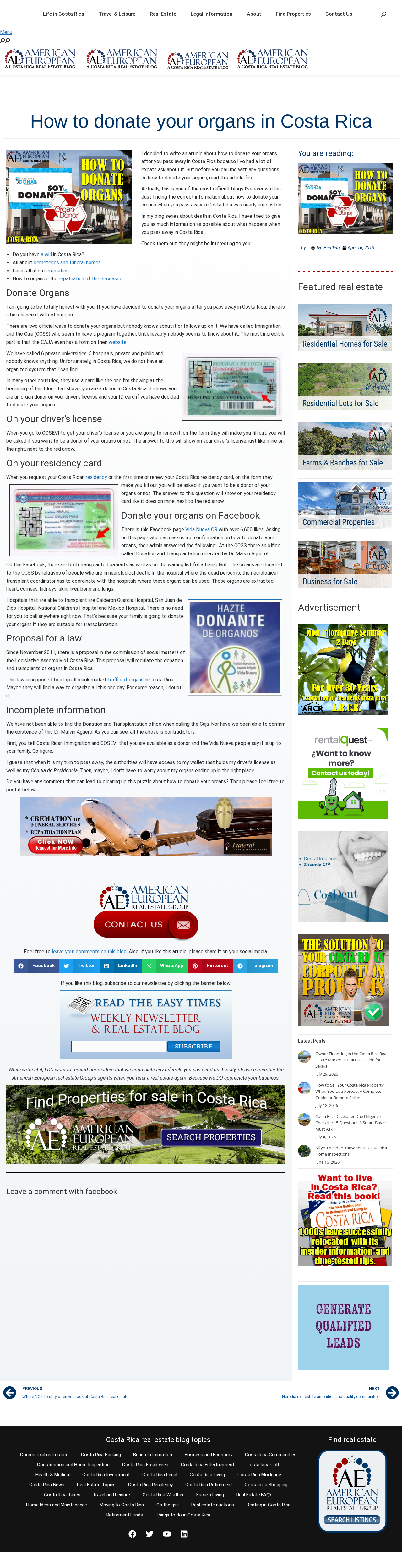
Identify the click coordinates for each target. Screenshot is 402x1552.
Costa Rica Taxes (62, 1495)
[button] (36, 966)
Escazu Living (210, 1495)
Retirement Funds (124, 1515)
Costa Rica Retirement (208, 1485)
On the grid (167, 1505)
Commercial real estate (44, 1454)
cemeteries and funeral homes (67, 263)
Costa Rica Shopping (266, 1485)
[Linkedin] (184, 1534)
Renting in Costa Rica (269, 1505)
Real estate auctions (212, 1505)
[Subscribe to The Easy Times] (146, 1024)
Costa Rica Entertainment (207, 1464)
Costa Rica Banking (101, 1454)
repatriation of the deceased (90, 279)
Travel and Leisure (111, 1495)
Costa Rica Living (207, 1475)
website (118, 342)
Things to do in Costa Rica (182, 1515)
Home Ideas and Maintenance (56, 1505)
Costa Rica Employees (145, 1464)
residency (96, 477)
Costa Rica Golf (263, 1464)
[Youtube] (167, 1534)
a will (46, 254)
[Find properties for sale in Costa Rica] (145, 1124)
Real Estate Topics (96, 1485)
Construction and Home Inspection (73, 1464)
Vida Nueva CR (201, 529)
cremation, (58, 271)
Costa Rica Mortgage (259, 1475)
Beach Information (152, 1454)
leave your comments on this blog (89, 952)
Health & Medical (52, 1475)
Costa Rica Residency (150, 1485)
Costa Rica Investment (106, 1475)
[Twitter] (149, 1534)
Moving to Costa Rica (122, 1505)
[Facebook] (132, 1534)
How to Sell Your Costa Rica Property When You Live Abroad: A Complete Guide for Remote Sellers (349, 1091)
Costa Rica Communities (270, 1454)
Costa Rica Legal (159, 1475)
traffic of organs (126, 680)
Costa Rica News (47, 1485)
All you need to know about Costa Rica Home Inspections (351, 1151)
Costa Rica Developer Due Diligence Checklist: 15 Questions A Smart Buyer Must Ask (350, 1123)
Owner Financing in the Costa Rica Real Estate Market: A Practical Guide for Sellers (351, 1060)
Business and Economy (208, 1454)
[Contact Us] (146, 911)
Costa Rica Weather (163, 1495)
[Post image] (304, 1056)
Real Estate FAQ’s (254, 1495)
